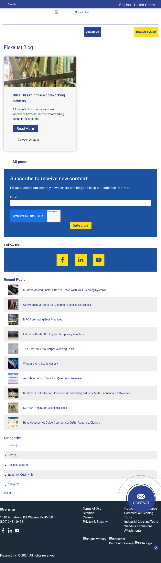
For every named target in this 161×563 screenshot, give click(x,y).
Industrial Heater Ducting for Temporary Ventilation (54, 334)
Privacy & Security (95, 522)
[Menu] (8, 32)
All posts (19, 161)
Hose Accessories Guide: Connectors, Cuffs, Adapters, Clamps (61, 422)
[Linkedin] (81, 260)
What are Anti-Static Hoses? (40, 363)
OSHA (13, 484)
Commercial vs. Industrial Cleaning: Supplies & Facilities (57, 304)
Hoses (13, 445)
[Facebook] (62, 260)
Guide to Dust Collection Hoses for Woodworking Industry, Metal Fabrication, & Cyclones (76, 393)
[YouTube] (98, 260)
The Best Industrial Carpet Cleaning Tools (48, 349)
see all (7, 492)
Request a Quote (146, 32)
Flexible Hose (18, 464)
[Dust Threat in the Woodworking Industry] (40, 72)
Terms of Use (92, 508)
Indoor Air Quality (20, 474)
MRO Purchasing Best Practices (42, 319)
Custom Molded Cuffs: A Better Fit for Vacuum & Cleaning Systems (64, 290)
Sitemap (88, 513)
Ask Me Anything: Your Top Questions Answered (53, 378)
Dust (12, 455)
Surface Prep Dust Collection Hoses (45, 407)
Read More (25, 128)
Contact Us (92, 32)
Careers (88, 517)
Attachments (133, 530)
